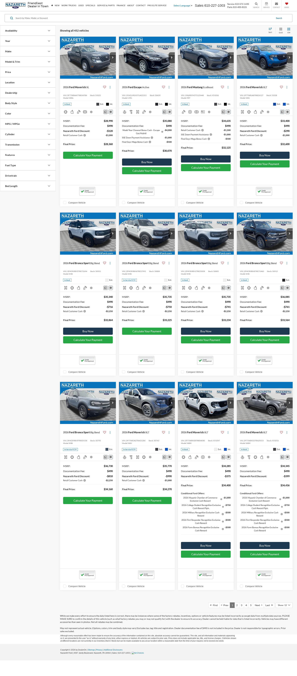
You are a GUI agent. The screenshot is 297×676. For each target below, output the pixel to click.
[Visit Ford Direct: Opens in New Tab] (138, 653)
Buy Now (147, 162)
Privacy (99, 650)
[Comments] (105, 112)
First (214, 605)
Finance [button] (121, 5)
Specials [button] (90, 5)
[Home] (52, 5)
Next (258, 605)
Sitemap (91, 650)
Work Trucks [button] (68, 5)
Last (268, 605)
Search (279, 18)
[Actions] (110, 87)
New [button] (57, 5)
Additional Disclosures (113, 650)
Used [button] (81, 5)
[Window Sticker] (111, 112)
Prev (225, 605)
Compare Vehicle (77, 202)
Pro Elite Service (156, 5)
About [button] (130, 5)
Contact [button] (141, 5)
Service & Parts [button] (106, 5)
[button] (113, 57)
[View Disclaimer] (91, 112)
